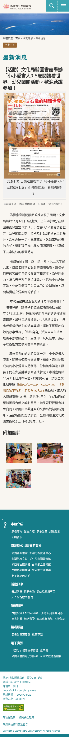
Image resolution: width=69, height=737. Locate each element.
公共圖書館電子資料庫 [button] (25, 656)
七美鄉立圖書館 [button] (21, 576)
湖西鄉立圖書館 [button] (21, 564)
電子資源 (17, 643)
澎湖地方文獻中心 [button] (22, 559)
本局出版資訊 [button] (45, 619)
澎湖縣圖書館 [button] (20, 553)
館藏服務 (17, 605)
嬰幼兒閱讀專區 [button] (46, 591)
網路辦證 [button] (29, 619)
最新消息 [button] (17, 591)
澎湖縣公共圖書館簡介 (26, 545)
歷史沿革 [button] (42, 531)
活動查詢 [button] (29, 591)
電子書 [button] (44, 650)
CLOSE (5, 525)
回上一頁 (10, 45)
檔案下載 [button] (37, 634)
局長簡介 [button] (17, 531)
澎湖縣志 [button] (60, 619)
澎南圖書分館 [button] (43, 559)
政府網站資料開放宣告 (15, 724)
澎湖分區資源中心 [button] (40, 553)
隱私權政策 (9, 717)
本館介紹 (17, 524)
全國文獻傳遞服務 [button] (51, 656)
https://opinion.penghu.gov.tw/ (19, 690)
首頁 (17, 38)
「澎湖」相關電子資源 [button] (25, 650)
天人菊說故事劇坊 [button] (22, 597)
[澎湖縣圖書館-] (17, 7)
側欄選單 (63, 6)
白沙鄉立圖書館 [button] (41, 564)
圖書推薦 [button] (17, 619)
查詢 (52, 6)
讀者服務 (17, 627)
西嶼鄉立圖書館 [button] (21, 570)
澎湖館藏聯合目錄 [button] (52, 613)
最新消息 (41, 38)
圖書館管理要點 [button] (21, 634)
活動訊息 (28, 38)
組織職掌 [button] (54, 531)
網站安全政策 (26, 717)
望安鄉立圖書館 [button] (41, 570)
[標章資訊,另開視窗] (13, 710)
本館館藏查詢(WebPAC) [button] (25, 613)
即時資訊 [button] (17, 537)
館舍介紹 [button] (29, 531)
